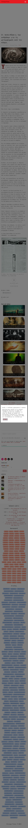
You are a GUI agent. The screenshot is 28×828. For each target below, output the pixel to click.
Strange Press (5, 1)
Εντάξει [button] (5, 419)
